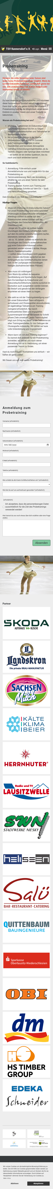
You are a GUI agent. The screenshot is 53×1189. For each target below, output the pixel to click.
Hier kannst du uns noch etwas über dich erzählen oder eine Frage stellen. (26, 517)
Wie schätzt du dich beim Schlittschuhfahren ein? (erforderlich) (25, 480)
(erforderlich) (8, 500)
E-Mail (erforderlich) (10, 461)
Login (37, 49)
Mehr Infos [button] (7, 1178)
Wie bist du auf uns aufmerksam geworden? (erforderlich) (24, 490)
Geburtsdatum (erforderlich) (13, 441)
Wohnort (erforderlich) (11, 451)
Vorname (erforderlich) (11, 421)
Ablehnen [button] (15, 1183)
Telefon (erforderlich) (10, 470)
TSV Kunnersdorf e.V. (18, 48)
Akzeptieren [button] (38, 1183)
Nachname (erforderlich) (11, 431)
